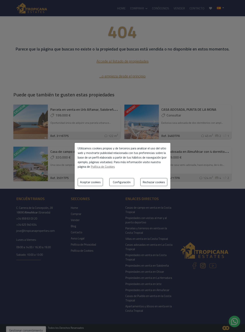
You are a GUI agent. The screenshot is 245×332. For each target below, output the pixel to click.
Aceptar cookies (90, 182)
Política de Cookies (103, 166)
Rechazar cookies (154, 182)
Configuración (122, 182)
